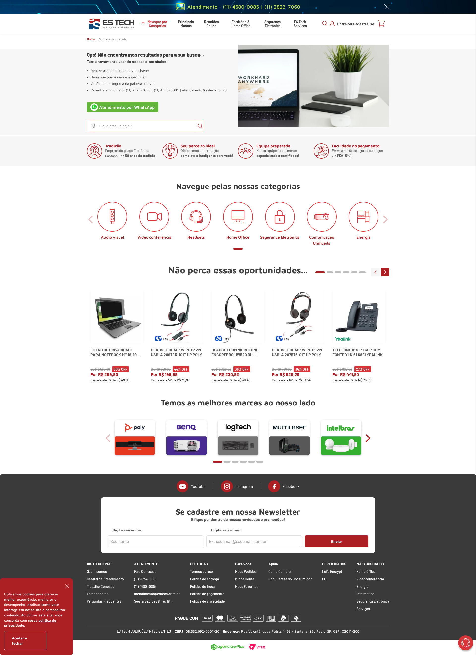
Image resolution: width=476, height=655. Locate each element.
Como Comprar (280, 572)
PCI (324, 579)
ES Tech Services (300, 24)
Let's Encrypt (332, 572)
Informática (365, 594)
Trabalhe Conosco (100, 587)
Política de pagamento (207, 594)
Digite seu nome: (127, 530)
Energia (362, 587)
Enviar (336, 541)
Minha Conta (244, 579)
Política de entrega (204, 579)
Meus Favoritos (246, 587)
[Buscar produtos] (200, 126)
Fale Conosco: (145, 572)
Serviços (363, 609)
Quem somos (97, 572)
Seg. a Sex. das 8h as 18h (153, 601)
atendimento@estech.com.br (205, 90)
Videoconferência (370, 579)
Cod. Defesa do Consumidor (290, 579)
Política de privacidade (207, 601)
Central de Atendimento (105, 579)
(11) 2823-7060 (144, 579)
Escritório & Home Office (240, 24)
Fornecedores (97, 594)
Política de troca (202, 587)
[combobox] (145, 126)
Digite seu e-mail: (226, 530)
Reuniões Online (211, 24)
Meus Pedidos (246, 572)
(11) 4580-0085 (145, 587)
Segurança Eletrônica (272, 24)
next (385, 272)
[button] (93, 126)
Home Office (366, 572)
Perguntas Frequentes (104, 601)
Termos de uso (201, 572)
